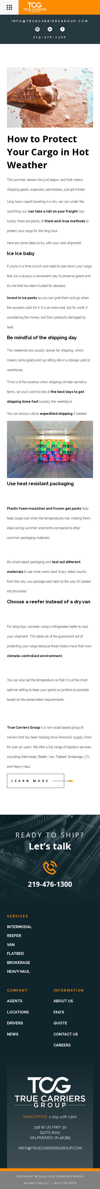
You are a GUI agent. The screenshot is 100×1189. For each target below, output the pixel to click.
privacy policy (36, 1183)
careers (62, 1045)
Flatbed (15, 953)
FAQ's (58, 1012)
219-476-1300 (50, 37)
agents (14, 1001)
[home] (35, 7)
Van (11, 945)
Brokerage (18, 962)
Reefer (14, 935)
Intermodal (19, 927)
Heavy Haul (18, 971)
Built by (65, 1183)
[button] (9, 7)
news (12, 1034)
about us (63, 1001)
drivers (15, 1023)
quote (60, 1023)
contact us (65, 1034)
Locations (18, 1012)
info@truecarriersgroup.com (50, 21)
